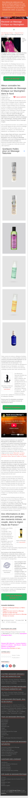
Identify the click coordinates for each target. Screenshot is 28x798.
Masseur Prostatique (6, 755)
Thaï (7, 734)
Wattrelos (14, 681)
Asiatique (19, 708)
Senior (2, 713)
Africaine (14, 711)
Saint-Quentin (17, 694)
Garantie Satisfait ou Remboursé (9, 764)
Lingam (3, 728)
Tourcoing (10, 679)
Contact (3, 784)
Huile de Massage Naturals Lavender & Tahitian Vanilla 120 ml (14, 201)
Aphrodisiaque (4, 720)
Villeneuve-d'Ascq (9, 694)
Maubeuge (14, 683)
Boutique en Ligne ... (15, 648)
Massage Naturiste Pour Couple (9, 731)
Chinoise (24, 708)
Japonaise (3, 711)
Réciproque (4, 733)
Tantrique (3, 734)
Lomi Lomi (3, 729)
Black (10, 711)
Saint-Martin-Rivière (6, 456)
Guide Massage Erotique (8, 620)
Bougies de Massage (6, 749)
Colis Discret (4, 762)
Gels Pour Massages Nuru (7, 750)
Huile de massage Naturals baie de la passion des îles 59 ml (14, 234)
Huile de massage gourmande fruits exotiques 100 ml (14, 300)
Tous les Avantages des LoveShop (9, 770)
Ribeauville (16, 453)
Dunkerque (16, 679)
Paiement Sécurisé (5, 767)
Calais (2, 694)
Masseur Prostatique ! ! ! (14, 407)
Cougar (8, 713)
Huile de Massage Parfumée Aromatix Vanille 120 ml (14, 168)
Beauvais (24, 694)
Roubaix (6, 679)
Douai (19, 681)
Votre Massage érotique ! (7, 33)
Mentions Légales (5, 785)
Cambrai (8, 683)
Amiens (5, 692)
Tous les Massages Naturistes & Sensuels (11, 738)
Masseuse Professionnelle (9, 708)
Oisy (8, 454)
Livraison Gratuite (5, 765)
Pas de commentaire (11, 622)
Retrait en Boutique (6, 768)
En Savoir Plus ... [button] (20, 9)
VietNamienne (10, 709)
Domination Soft (5, 726)
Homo (20, 713)
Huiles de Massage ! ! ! (14, 78)
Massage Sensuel (5, 706)
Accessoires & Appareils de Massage (10, 747)
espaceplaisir (7, 389)
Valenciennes (8, 681)
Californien (4, 724)
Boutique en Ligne (5, 782)
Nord (2, 34)
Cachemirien (4, 723)
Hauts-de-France (19, 33)
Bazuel (13, 456)
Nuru (2, 736)
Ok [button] (14, 13)
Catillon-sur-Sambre (21, 456)
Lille (2, 679)
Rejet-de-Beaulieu (14, 454)
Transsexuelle (13, 713)
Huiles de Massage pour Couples (9, 752)
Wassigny (21, 454)
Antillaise (23, 711)
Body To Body (4, 721)
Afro (18, 711)
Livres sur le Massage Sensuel (8, 753)
